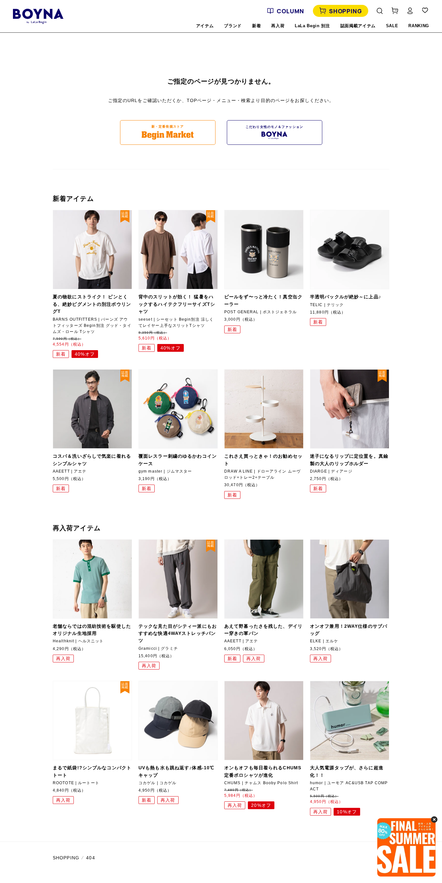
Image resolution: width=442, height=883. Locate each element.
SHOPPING (345, 11)
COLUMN (290, 11)
